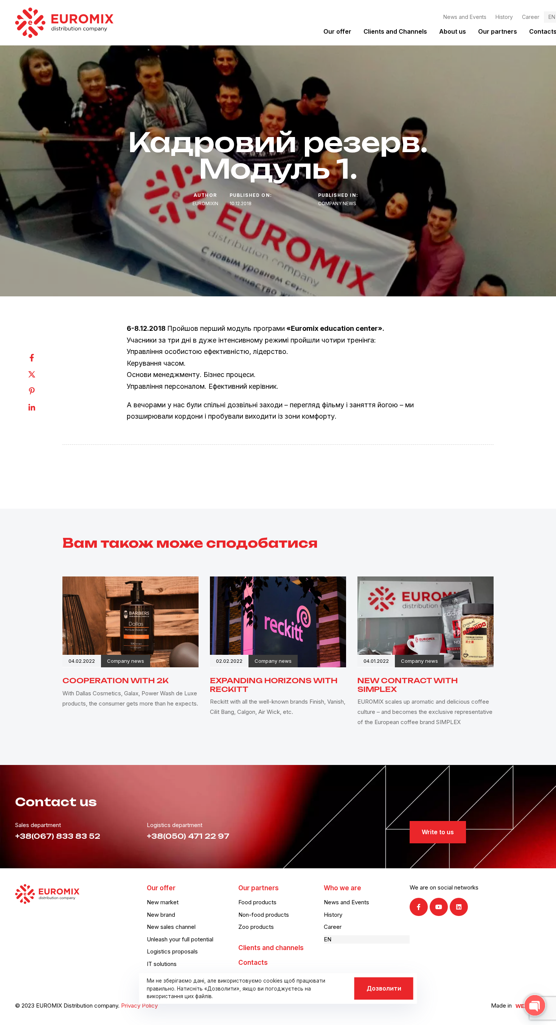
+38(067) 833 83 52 (57, 836)
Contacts (253, 962)
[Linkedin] (39, 407)
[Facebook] (39, 357)
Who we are (342, 888)
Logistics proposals (172, 951)
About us (452, 31)
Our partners (497, 31)
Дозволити (384, 988)
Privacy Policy (139, 1005)
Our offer (337, 31)
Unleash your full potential (180, 939)
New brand (161, 914)
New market (163, 902)
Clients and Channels (395, 31)
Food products (257, 902)
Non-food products (263, 914)
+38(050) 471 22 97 (188, 836)
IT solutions (162, 963)
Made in (501, 1005)
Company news (337, 203)
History (504, 17)
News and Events (464, 17)
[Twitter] (39, 374)
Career (530, 17)
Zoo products (256, 926)
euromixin (205, 203)
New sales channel (171, 926)
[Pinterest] (39, 391)
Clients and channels (271, 948)
